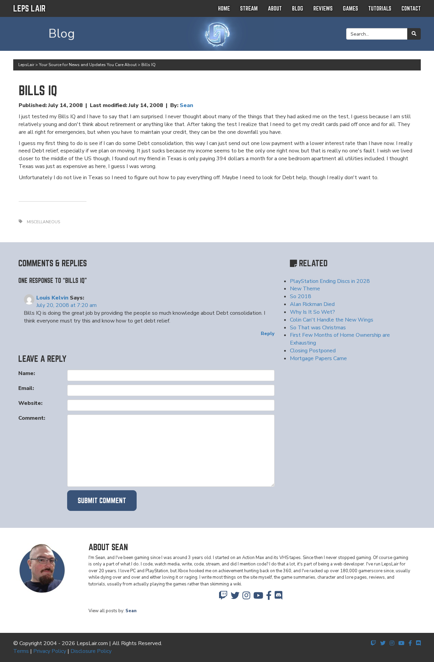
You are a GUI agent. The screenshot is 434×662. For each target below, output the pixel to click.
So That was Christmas (318, 327)
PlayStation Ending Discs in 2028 (330, 281)
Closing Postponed (313, 350)
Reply (267, 333)
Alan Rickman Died (312, 304)
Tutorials (379, 8)
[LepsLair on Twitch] (223, 597)
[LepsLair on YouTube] (258, 597)
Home (224, 8)
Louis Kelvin (52, 298)
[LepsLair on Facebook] (269, 597)
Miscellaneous (43, 222)
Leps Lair (29, 8)
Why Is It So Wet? (312, 312)
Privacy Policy (49, 651)
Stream (249, 8)
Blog (297, 8)
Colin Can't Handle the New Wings (331, 320)
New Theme (305, 288)
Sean (186, 105)
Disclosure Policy (91, 651)
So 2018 (300, 296)
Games (350, 8)
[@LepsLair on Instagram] (246, 597)
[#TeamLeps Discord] (278, 597)
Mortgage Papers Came (318, 358)
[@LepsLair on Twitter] (235, 597)
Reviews (323, 8)
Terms (21, 651)
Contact (411, 8)
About (275, 8)
